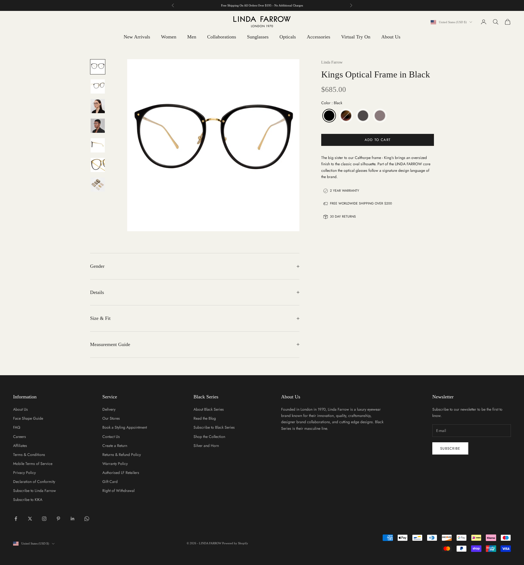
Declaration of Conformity (34, 481)
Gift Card (110, 481)
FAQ (16, 427)
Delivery (108, 409)
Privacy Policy (24, 472)
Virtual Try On (355, 37)
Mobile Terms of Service (32, 463)
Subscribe (450, 448)
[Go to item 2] (97, 86)
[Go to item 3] (97, 106)
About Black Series (208, 409)
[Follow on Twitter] (30, 518)
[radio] (328, 115)
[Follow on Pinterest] (58, 518)
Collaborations (221, 37)
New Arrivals (137, 37)
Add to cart (378, 139)
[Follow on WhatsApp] (87, 518)
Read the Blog (204, 418)
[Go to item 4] (97, 125)
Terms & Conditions (29, 454)
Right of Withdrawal (118, 490)
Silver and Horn (206, 445)
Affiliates (20, 445)
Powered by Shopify (235, 543)
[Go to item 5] (97, 145)
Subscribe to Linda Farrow (34, 490)
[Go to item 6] (97, 165)
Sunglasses (258, 37)
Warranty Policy (115, 463)
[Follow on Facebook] (16, 518)
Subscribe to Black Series (214, 427)
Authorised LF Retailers (120, 472)
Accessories (318, 37)
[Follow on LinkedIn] (72, 518)
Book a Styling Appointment (124, 427)
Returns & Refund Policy (121, 454)
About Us (390, 37)
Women (168, 37)
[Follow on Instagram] (44, 518)
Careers (19, 436)
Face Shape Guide (28, 418)
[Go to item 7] (97, 184)
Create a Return (114, 445)
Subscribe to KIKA (27, 499)
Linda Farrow (332, 62)
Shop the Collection (209, 436)
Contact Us (111, 436)
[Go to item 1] (97, 66)
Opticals (287, 37)
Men (191, 37)
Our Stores (111, 418)
